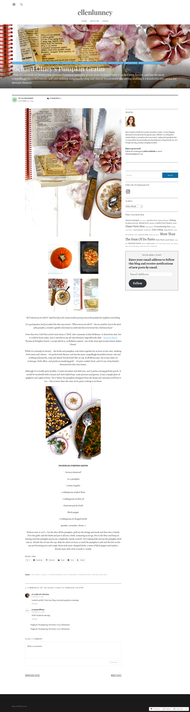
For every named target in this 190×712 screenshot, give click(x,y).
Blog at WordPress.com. (19, 706)
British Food (143, 223)
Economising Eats (85, 63)
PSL (65, 575)
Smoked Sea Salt (99, 575)
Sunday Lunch (150, 243)
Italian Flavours (168, 230)
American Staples (19, 63)
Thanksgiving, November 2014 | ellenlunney (54, 625)
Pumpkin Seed (84, 575)
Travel (156, 243)
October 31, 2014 (38, 597)
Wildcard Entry (154, 246)
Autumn (36, 575)
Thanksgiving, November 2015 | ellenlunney (54, 629)
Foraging (173, 226)
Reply (35, 603)
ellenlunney (95, 12)
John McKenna (55, 575)
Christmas (151, 223)
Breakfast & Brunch (132, 223)
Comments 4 (55, 98)
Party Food (159, 239)
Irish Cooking (157, 229)
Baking (172, 220)
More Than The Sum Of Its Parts (151, 63)
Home (84, 21)
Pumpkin (73, 575)
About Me (94, 21)
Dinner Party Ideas (69, 63)
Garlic (44, 575)
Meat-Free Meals (130, 63)
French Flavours (100, 63)
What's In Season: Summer (134, 246)
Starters (144, 243)
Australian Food (151, 220)
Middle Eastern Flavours (154, 234)
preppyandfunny (38, 609)
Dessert (175, 223)
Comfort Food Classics (51, 63)
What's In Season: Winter (145, 246)
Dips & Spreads (149, 227)
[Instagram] (128, 191)
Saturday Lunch (134, 243)
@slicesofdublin (149, 151)
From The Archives (115, 63)
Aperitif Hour (143, 220)
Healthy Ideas (147, 230)
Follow (137, 283)
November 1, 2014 (38, 612)
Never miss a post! (151, 255)
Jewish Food (130, 234)
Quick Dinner (169, 240)
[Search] (22, 4)
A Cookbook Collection (40, 594)
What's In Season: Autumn (164, 243)
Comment (113, 662)
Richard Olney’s (110, 337)
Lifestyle (136, 234)
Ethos (105, 21)
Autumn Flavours (34, 63)
